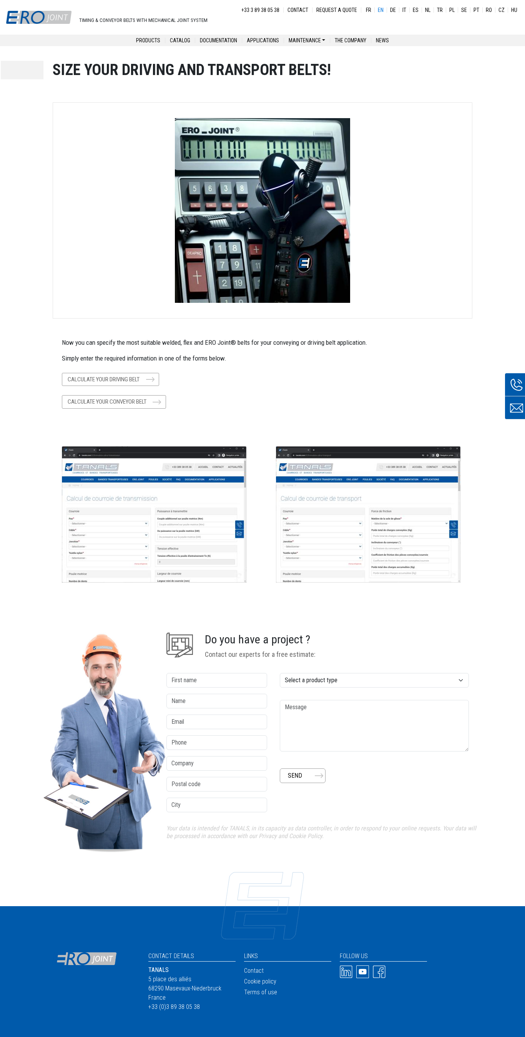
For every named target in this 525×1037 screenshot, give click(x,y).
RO (489, 10)
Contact (297, 10)
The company (350, 40)
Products (148, 40)
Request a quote (336, 10)
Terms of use (260, 992)
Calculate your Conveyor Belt (107, 401)
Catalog (180, 40)
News (382, 40)
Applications (263, 40)
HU (514, 10)
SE (464, 10)
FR (368, 10)
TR (440, 10)
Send (295, 775)
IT (404, 10)
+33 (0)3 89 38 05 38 (174, 1006)
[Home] (38, 17)
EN (381, 10)
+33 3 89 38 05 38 (260, 10)
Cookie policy (260, 981)
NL (427, 10)
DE (393, 10)
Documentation (218, 40)
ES (416, 10)
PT (476, 10)
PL (452, 10)
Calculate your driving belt (104, 379)
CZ (501, 10)
